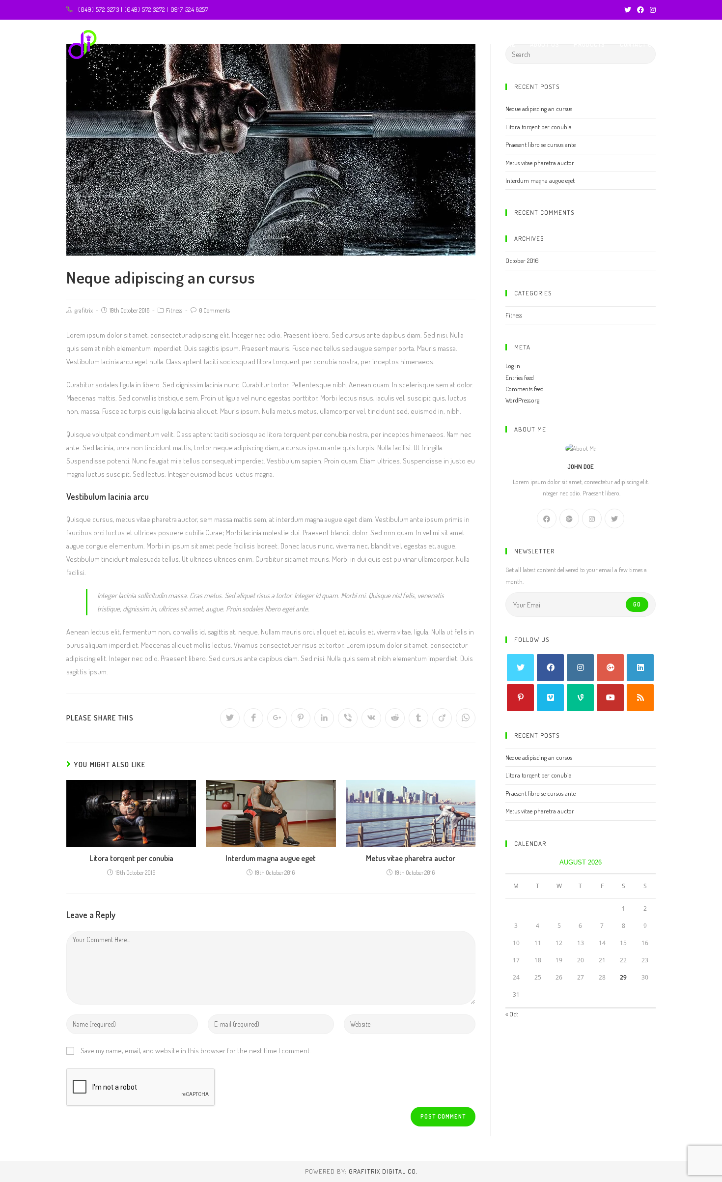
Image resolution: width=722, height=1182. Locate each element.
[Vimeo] (550, 697)
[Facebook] (640, 10)
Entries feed (519, 377)
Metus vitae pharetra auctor (410, 858)
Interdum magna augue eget (270, 858)
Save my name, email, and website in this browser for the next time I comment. (196, 1050)
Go (637, 604)
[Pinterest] (520, 697)
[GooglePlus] (569, 518)
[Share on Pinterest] (300, 718)
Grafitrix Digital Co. (383, 1171)
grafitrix (84, 310)
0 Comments (214, 310)
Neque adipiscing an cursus (538, 109)
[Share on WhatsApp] (465, 718)
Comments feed (524, 389)
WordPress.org (522, 400)
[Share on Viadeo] (442, 718)
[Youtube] (610, 697)
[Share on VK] (371, 718)
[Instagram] (651, 10)
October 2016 (522, 260)
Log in (512, 366)
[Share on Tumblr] (418, 718)
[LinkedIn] (640, 667)
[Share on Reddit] (395, 718)
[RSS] (640, 697)
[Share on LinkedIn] (324, 718)
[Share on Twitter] (230, 718)
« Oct (511, 1014)
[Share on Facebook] (253, 718)
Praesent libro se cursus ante (540, 144)
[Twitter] (627, 10)
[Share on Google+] (277, 718)
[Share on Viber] (348, 718)
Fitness (174, 310)
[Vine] (580, 697)
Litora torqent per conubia (131, 858)
